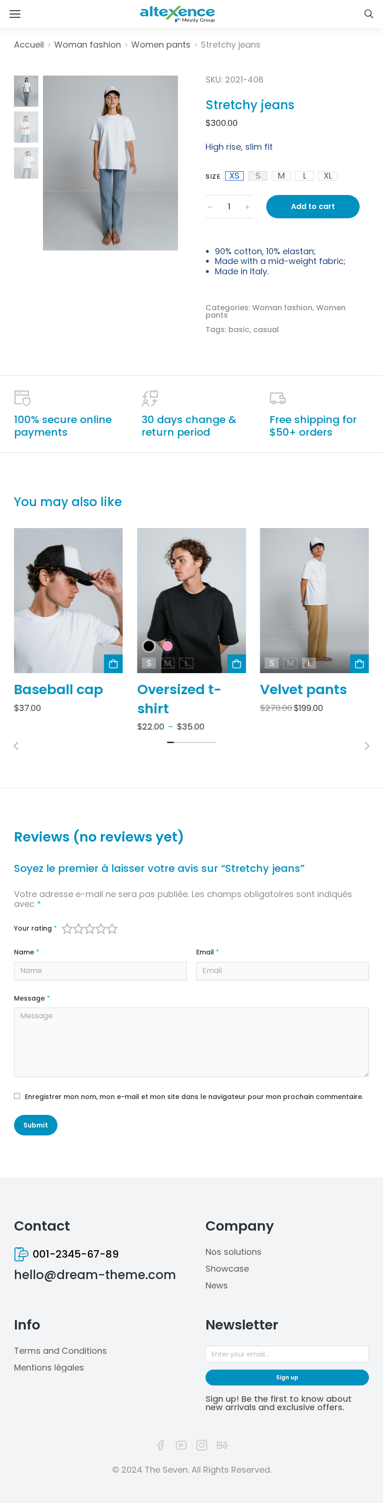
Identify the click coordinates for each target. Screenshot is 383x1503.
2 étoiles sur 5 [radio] (78, 928)
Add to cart (313, 206)
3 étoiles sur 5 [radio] (89, 928)
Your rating (35, 928)
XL (328, 176)
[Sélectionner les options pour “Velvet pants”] (359, 663)
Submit (35, 1125)
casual (266, 329)
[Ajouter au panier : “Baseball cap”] (113, 663)
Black (149, 646)
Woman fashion (282, 307)
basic (238, 329)
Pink (167, 646)
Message (32, 998)
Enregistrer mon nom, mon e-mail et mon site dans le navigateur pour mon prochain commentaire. (194, 1096)
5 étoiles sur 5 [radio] (112, 928)
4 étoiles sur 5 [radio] (100, 928)
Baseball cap (58, 689)
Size (213, 176)
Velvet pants (303, 689)
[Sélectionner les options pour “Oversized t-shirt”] (236, 663)
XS (234, 176)
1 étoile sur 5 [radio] (67, 928)
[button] (170, 742)
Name (26, 952)
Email (207, 952)
